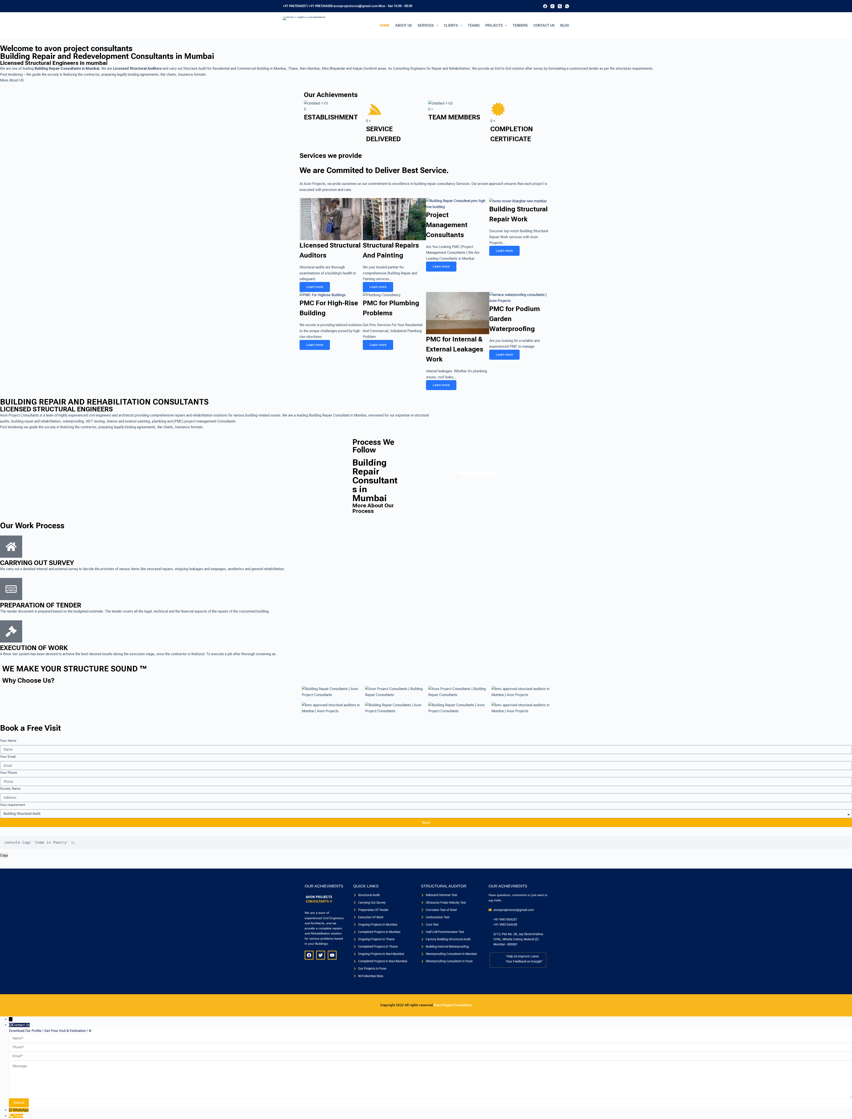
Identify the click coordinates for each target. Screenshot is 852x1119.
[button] (458, 476)
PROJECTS (494, 25)
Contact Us (544, 25)
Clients (451, 25)
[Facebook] (545, 6)
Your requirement (12, 805)
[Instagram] (552, 6)
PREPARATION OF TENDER (40, 605)
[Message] (430, 1079)
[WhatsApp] (567, 6)
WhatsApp (21, 1110)
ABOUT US (403, 25)
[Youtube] (332, 955)
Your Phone (8, 773)
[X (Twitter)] (560, 6)
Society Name (10, 789)
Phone (18, 1116)
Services (426, 25)
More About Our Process (373, 508)
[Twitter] (320, 955)
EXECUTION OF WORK (34, 648)
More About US (12, 80)
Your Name (8, 741)
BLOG (564, 25)
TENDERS (520, 25)
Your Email (8, 757)
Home (385, 25)
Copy (4, 855)
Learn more (314, 287)
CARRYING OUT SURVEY (37, 563)
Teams (474, 25)
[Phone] (11, 1116)
